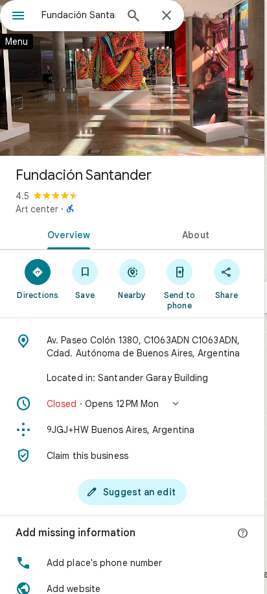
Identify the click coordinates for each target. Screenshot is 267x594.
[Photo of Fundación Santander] (132, 78)
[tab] (66, 233)
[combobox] (78, 15)
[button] (132, 404)
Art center (37, 209)
